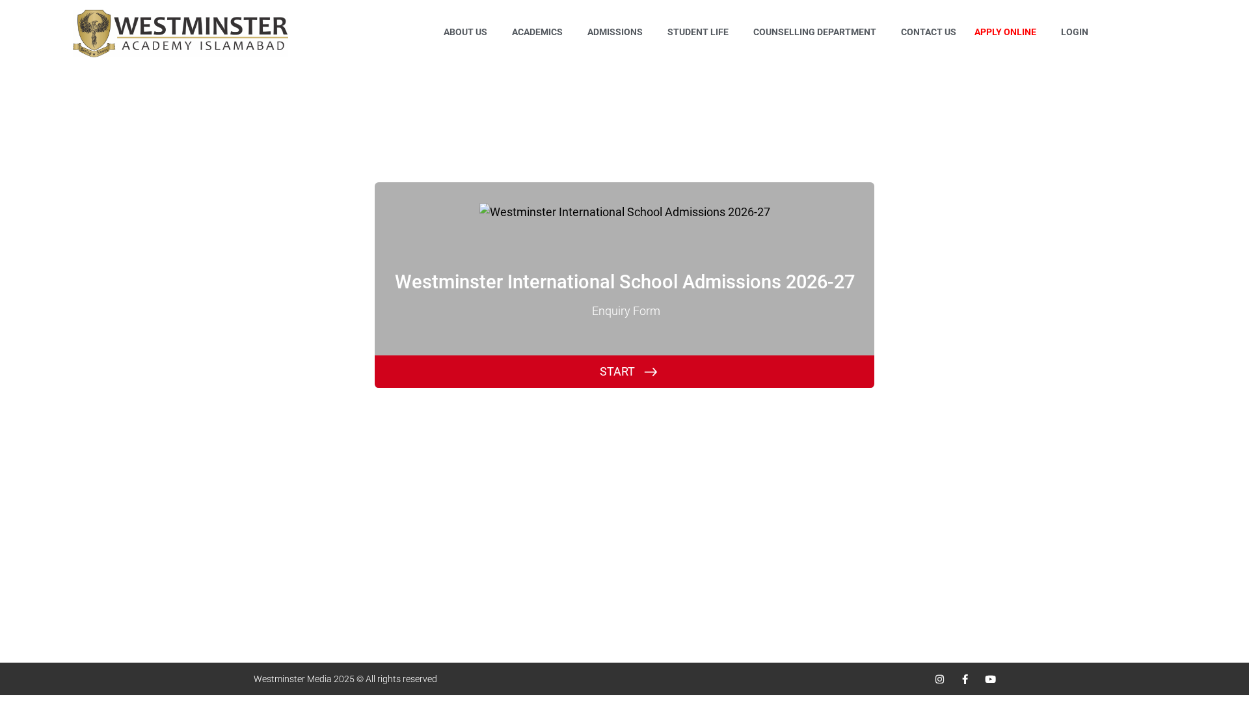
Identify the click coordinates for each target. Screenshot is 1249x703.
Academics (537, 32)
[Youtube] (990, 679)
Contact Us (928, 32)
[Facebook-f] (965, 679)
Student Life (698, 32)
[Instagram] (940, 679)
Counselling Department (814, 32)
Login (1074, 32)
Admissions (615, 32)
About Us (465, 32)
